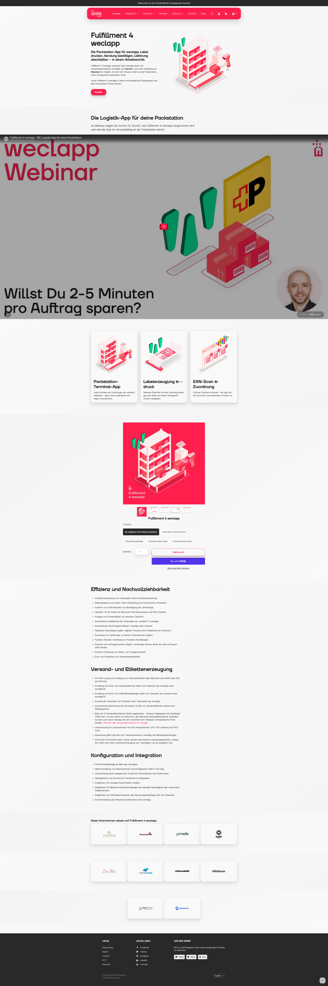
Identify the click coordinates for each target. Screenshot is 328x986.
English (218, 976)
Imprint (105, 952)
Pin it (204, 957)
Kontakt (98, 92)
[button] (132, 13)
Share (192, 957)
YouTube (144, 964)
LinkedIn (143, 960)
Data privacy (107, 947)
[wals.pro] (96, 13)
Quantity (127, 551)
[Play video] (164, 226)
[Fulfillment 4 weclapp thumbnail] (142, 512)
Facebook (144, 947)
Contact (106, 956)
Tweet (180, 957)
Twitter (143, 952)
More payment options (178, 568)
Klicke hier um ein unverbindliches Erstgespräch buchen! (164, 3)
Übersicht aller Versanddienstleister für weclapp (125, 722)
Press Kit (106, 964)
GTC (104, 960)
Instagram (144, 956)
